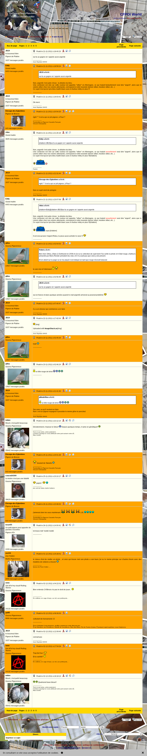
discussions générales (39, 37)
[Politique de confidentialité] (62, 753)
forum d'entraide (61, 745)
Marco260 (131, 18)
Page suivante (135, 46)
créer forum (48, 745)
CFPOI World (12, 37)
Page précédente (121, 46)
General (24, 37)
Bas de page (12, 46)
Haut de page (12, 711)
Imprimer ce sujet (13, 738)
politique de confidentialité (93, 745)
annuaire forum (75, 745)
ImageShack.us (51, 328)
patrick (139, 18)
